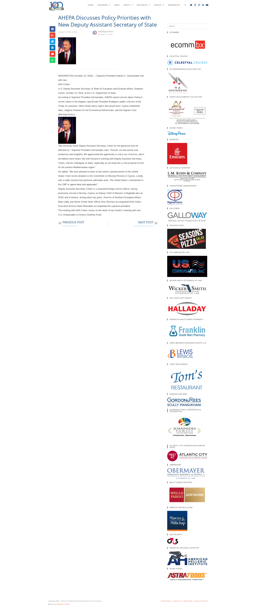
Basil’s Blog (188, 601)
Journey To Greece (201, 601)
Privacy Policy (166, 601)
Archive (74, 32)
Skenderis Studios (63, 604)
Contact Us (177, 601)
